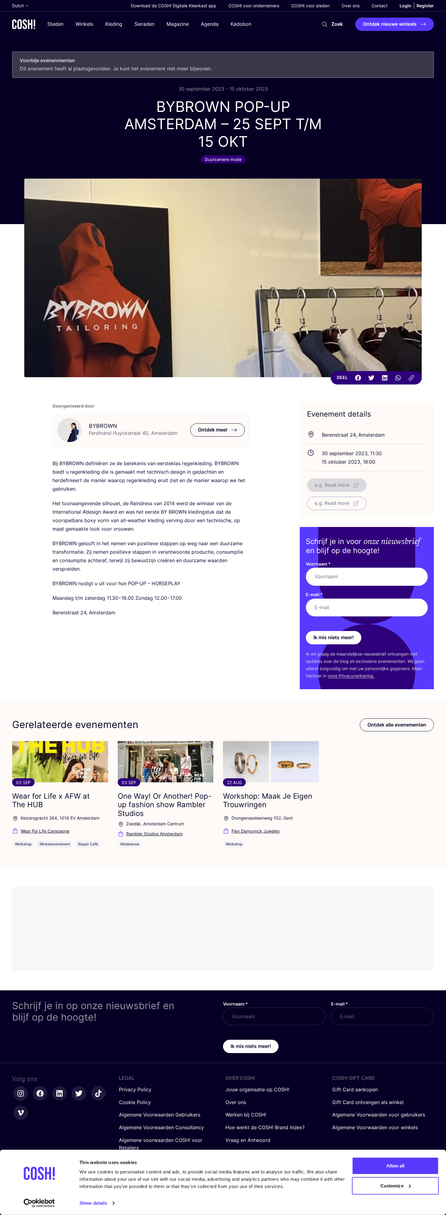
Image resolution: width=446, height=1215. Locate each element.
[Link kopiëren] (411, 377)
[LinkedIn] (384, 377)
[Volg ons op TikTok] (98, 1093)
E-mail (314, 594)
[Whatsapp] (398, 377)
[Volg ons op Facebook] (40, 1093)
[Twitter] (371, 377)
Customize (392, 1185)
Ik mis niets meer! (333, 637)
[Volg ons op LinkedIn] (59, 1093)
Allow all (395, 1165)
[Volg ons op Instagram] (20, 1093)
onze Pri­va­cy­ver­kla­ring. (351, 675)
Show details (93, 1203)
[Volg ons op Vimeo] (20, 1113)
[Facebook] (358, 377)
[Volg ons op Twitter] (79, 1093)
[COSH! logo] (23, 24)
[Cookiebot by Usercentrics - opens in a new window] (39, 1203)
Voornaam (318, 563)
